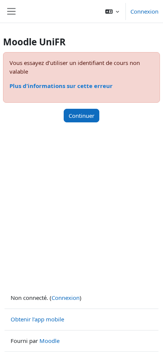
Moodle (49, 340)
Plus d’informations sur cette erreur (61, 86)
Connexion (144, 11)
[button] (112, 11)
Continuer (81, 115)
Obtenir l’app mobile (37, 319)
